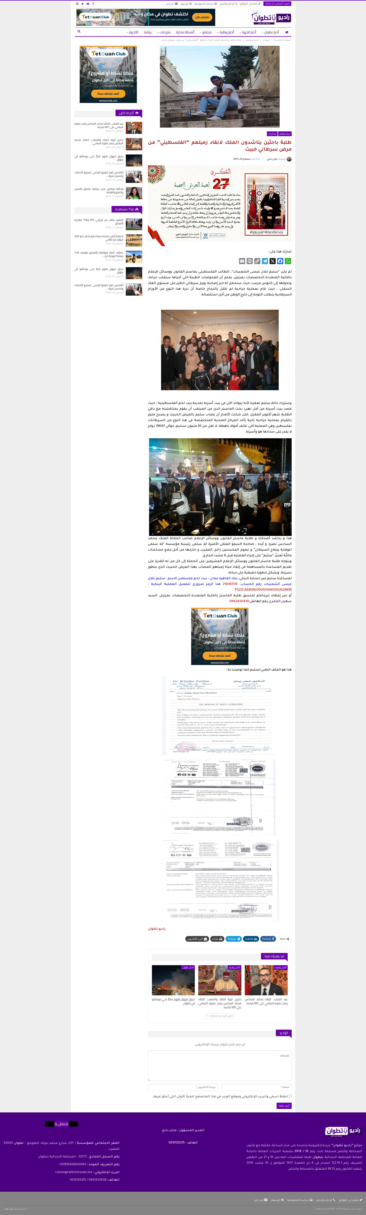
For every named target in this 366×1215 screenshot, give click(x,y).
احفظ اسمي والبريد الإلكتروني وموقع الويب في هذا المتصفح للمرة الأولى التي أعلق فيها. (220, 1096)
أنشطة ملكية (185, 32)
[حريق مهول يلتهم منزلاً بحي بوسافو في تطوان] (173, 980)
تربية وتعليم (284, 133)
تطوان (317, 1157)
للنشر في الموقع (248, 3)
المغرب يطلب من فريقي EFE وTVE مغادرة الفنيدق (98, 221)
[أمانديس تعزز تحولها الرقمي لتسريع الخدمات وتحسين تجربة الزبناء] (134, 289)
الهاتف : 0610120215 (183, 1143)
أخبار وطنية (227, 32)
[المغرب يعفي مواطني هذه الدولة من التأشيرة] (106, 177)
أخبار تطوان (271, 32)
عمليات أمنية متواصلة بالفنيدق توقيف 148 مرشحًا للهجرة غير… (98, 254)
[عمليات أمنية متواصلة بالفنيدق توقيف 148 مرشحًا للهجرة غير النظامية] (106, 144)
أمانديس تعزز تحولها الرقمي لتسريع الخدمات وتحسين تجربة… (98, 287)
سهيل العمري (280, 601)
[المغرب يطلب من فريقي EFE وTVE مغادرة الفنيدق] (106, 128)
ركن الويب (8, 1209)
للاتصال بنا (61, 1124)
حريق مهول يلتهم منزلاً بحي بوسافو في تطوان (98, 270)
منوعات (165, 32)
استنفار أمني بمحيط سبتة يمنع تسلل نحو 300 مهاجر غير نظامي (98, 238)
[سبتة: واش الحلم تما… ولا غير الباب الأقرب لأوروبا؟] (106, 193)
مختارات (272, 133)
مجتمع (207, 32)
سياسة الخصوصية (203, 3)
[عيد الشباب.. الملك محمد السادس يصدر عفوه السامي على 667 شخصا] (266, 980)
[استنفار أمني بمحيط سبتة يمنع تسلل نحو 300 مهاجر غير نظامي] (106, 160)
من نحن (170, 3)
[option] (80, 160)
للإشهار (184, 3)
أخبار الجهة (249, 32)
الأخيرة (133, 32)
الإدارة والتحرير (227, 3)
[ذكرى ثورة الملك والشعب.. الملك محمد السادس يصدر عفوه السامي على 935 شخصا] (219, 980)
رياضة (147, 32)
